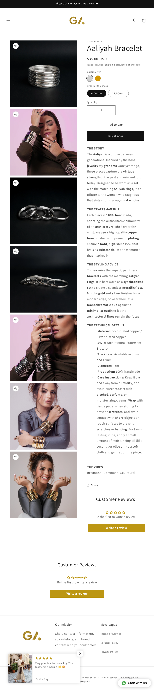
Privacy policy (89, 677)
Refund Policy (109, 643)
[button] (8, 20)
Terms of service (108, 677)
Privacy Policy (109, 652)
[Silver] (90, 78)
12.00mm (118, 93)
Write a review (116, 528)
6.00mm (96, 93)
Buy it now (115, 136)
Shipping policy (129, 677)
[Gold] (98, 78)
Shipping (110, 64)
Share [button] (94, 485)
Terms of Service (111, 634)
